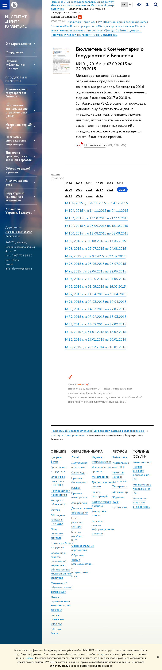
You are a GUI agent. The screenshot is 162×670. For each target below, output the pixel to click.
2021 (120, 183)
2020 (68, 189)
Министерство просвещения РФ (142, 489)
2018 (89, 189)
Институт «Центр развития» (68, 435)
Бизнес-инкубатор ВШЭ (77, 536)
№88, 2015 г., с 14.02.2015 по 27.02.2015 (95, 324)
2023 (99, 183)
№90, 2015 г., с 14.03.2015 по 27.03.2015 (95, 309)
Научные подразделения (101, 459)
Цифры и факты (56, 459)
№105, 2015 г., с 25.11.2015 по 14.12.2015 (96, 203)
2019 (79, 189)
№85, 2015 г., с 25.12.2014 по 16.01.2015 (95, 347)
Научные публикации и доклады (15, 64)
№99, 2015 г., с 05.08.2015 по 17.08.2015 (95, 241)
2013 (79, 195)
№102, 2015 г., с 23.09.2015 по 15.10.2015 (96, 226)
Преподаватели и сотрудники (60, 493)
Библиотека (119, 457)
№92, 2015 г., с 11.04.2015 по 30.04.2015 (95, 294)
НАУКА (97, 451)
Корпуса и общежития (58, 502)
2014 (68, 195)
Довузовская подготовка (79, 465)
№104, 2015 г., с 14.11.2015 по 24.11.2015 (96, 210)
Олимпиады (78, 472)
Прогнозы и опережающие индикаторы (16, 140)
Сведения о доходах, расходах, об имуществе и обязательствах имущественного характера (61, 565)
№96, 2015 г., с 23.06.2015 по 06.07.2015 (95, 264)
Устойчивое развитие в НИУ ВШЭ (58, 481)
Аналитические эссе (16, 182)
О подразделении (18, 44)
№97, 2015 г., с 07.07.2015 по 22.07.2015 (95, 256)
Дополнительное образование (82, 510)
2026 (68, 183)
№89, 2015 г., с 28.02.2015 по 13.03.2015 (95, 316)
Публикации (119, 507)
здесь (99, 654)
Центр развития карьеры (76, 522)
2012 (89, 195)
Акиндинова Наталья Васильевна (18, 234)
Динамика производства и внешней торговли (18, 156)
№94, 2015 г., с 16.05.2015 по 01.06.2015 (95, 279)
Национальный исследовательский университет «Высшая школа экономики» (98, 431)
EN (130, 4)
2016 (110, 189)
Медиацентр (120, 492)
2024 (89, 183)
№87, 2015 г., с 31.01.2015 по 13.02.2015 (95, 332)
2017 (99, 189)
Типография (119, 486)
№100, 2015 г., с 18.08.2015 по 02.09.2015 (96, 233)
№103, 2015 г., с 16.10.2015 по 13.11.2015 (96, 218)
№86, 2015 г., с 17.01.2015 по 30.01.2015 (95, 339)
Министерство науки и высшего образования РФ (142, 471)
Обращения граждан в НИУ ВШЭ (58, 520)
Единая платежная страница (57, 619)
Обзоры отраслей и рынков (18, 170)
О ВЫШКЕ (58, 451)
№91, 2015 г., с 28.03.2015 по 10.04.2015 (95, 301)
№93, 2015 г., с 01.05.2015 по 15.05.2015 (95, 286)
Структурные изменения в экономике (14, 196)
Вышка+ (76, 487)
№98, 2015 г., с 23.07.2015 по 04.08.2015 (95, 248)
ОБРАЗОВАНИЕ (82, 451)
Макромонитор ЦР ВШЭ (18, 126)
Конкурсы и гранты (99, 513)
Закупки (55, 510)
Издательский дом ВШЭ (120, 465)
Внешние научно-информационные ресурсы (103, 527)
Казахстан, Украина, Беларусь (18, 210)
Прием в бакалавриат (78, 480)
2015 (122, 189)
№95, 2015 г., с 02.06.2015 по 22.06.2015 (95, 271)
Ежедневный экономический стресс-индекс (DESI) (16, 110)
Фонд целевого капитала (57, 533)
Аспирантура (79, 503)
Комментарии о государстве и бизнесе (16, 92)
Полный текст (94, 145)
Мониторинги (100, 477)
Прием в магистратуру (79, 495)
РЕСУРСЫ (119, 451)
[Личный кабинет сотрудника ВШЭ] (147, 4)
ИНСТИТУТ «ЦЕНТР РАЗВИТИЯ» (16, 22)
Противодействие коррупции (62, 545)
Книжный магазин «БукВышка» (119, 477)
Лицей (75, 457)
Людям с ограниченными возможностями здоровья (60, 603)
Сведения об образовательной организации (61, 587)
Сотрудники (14, 52)
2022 (109, 183)
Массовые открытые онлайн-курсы (141, 503)
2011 (99, 195)
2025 (79, 183)
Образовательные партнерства (82, 548)
